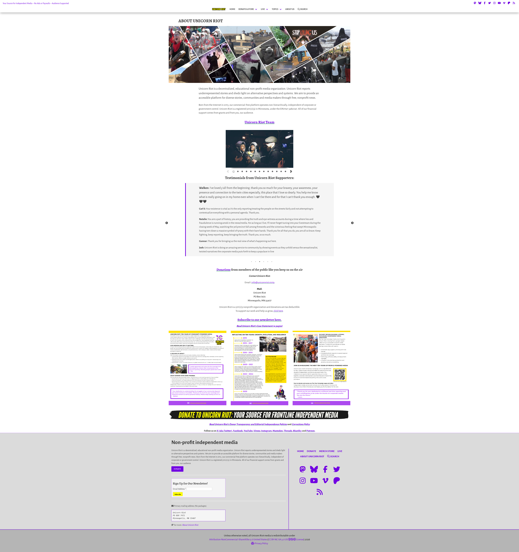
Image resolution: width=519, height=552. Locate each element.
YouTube (248, 431)
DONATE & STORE (246, 9)
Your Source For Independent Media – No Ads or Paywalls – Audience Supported (36, 3)
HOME (232, 9)
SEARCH (303, 9)
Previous (166, 223)
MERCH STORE (327, 451)
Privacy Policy (261, 543)
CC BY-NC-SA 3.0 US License (286, 539)
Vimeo (257, 431)
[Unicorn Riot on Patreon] (509, 3)
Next (352, 223)
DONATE (177, 469)
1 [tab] (251, 261)
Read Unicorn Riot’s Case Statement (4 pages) (259, 326)
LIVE (263, 9)
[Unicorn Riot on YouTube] (499, 3)
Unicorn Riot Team (259, 122)
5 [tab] (267, 261)
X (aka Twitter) (224, 431)
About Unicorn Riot (190, 525)
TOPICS (275, 9)
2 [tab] (255, 261)
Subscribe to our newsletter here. (259, 320)
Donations (224, 269)
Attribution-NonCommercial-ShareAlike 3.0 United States (238, 539)
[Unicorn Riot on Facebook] (484, 3)
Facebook (238, 431)
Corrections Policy (301, 424)
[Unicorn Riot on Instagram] (494, 3)
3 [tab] (259, 261)
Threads (288, 431)
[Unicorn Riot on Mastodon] (475, 3)
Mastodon (278, 431)
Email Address (179, 489)
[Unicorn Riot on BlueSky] (479, 3)
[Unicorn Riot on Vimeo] (504, 3)
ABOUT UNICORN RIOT (312, 456)
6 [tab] (271, 261)
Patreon (310, 431)
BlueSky (297, 431)
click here (278, 311)
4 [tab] (263, 261)
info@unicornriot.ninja (263, 282)
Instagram (266, 431)
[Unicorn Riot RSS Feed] (513, 3)
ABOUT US (289, 9)
